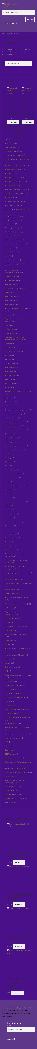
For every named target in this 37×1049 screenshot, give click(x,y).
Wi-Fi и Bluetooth (11, 723)
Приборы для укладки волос (15, 446)
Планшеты (9, 705)
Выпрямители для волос (14, 450)
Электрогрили (10, 367)
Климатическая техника (14, 169)
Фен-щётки (9, 462)
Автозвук (8, 542)
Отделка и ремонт (11, 478)
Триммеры (9, 434)
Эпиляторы (9, 442)
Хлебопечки (9, 359)
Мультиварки (10, 383)
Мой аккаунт (7, 1010)
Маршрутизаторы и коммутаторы (17, 728)
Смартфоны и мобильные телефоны (18, 762)
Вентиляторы (10, 173)
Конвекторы (9, 197)
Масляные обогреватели (14, 201)
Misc (6, 139)
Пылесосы (8, 236)
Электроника (10, 534)
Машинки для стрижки (13, 426)
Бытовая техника (11, 151)
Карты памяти (10, 689)
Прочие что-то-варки (13, 351)
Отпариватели (10, 248)
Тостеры (8, 355)
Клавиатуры (9, 640)
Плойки (8, 454)
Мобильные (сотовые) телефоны (17, 772)
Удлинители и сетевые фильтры (17, 634)
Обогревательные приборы (15, 193)
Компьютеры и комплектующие (17, 597)
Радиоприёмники (11, 593)
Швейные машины (11, 260)
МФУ (6, 742)
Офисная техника (11, 713)
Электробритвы (11, 438)
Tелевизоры (9, 143)
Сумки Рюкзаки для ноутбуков (16, 709)
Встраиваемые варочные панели (17, 159)
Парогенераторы (11, 252)
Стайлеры (8, 458)
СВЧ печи (8, 292)
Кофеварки (9, 398)
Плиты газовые (10, 514)
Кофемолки (9, 329)
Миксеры (8, 379)
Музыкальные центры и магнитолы (18, 583)
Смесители (9, 498)
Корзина (11, 1039)
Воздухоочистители (12, 216)
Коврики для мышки (12, 618)
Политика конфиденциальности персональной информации (16, 1013)
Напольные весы (11, 418)
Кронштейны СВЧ (11, 280)
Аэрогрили (9, 343)
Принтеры (9, 746)
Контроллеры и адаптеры (14, 626)
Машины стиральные (13, 232)
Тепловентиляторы (12, 205)
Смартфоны (9, 776)
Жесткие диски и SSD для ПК (15, 655)
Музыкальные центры (13, 589)
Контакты (16, 1010)
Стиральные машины (13, 240)
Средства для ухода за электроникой (18, 573)
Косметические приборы (14, 414)
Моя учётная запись (14, 1023)
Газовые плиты (10, 276)
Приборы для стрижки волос (15, 422)
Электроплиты (10, 304)
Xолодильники (10, 147)
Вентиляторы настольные (14, 181)
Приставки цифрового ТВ (14, 799)
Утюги (7, 256)
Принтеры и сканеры (12, 738)
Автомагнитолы (11, 550)
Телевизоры (9, 526)
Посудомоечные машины (14, 288)
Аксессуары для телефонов (15, 768)
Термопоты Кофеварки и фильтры (18, 391)
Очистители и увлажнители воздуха (18, 209)
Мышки (7, 663)
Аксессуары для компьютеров (16, 604)
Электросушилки (11, 371)
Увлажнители (10, 224)
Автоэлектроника (11, 538)
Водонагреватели (11, 185)
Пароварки (9, 347)
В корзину (13, 122)
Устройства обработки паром (16, 244)
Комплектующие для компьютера (17, 648)
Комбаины (9, 325)
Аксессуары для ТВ (11, 787)
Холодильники (10, 296)
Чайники (8, 406)
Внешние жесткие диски (14, 685)
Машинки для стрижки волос (15, 430)
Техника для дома (11, 228)
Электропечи (10, 300)
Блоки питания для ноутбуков (16, 697)
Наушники (9, 630)
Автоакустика (10, 546)
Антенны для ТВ (11, 791)
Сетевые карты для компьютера (17, 734)
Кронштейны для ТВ (12, 795)
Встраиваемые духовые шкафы (16, 165)
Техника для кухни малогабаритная (18, 308)
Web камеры (9, 608)
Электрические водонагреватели (17, 189)
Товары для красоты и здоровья (17, 410)
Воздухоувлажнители (13, 220)
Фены (7, 466)
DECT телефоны (11, 754)
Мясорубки (9, 387)
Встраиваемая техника (13, 155)
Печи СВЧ (8, 510)
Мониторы (9, 659)
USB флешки (9, 681)
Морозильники (10, 284)
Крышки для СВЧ (11, 490)
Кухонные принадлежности (15, 486)
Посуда (7, 482)
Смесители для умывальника (15, 502)
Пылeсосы (8, 518)
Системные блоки (11, 667)
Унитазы (8, 506)
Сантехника (9, 494)
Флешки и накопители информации (18, 675)
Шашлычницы (10, 363)
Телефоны (9, 750)
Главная (5, 34)
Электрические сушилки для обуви (17, 264)
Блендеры (8, 315)
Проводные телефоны (13, 758)
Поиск (9, 1026)
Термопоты (9, 402)
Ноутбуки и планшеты (13, 693)
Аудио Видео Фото (12, 579)
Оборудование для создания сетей (17, 717)
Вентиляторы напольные (14, 177)
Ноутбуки (8, 701)
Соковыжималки (11, 333)
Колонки (8, 622)
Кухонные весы (10, 375)
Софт (7, 671)
